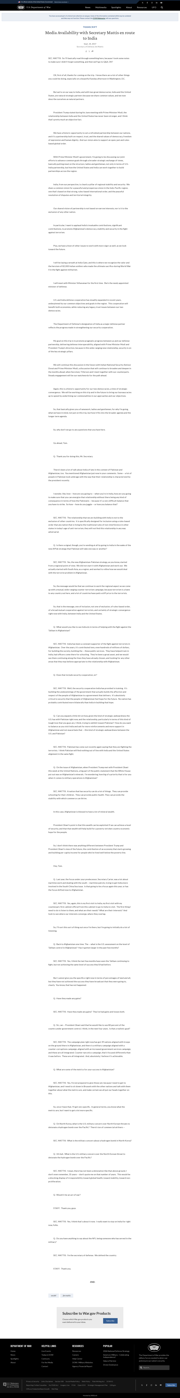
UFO (154, 7)
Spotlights (116, 7)
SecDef (53, 1295)
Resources (142, 7)
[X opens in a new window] (142, 2)
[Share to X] (89, 51)
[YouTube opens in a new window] (161, 2)
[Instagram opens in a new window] (152, 2)
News (87, 7)
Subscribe (110, 1321)
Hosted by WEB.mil (90, 1395)
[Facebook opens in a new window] (147, 2)
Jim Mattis (67, 1295)
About (129, 7)
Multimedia (100, 7)
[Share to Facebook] (86, 51)
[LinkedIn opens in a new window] (156, 2)
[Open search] (162, 7)
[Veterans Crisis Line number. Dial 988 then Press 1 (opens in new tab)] (11, 1385)
